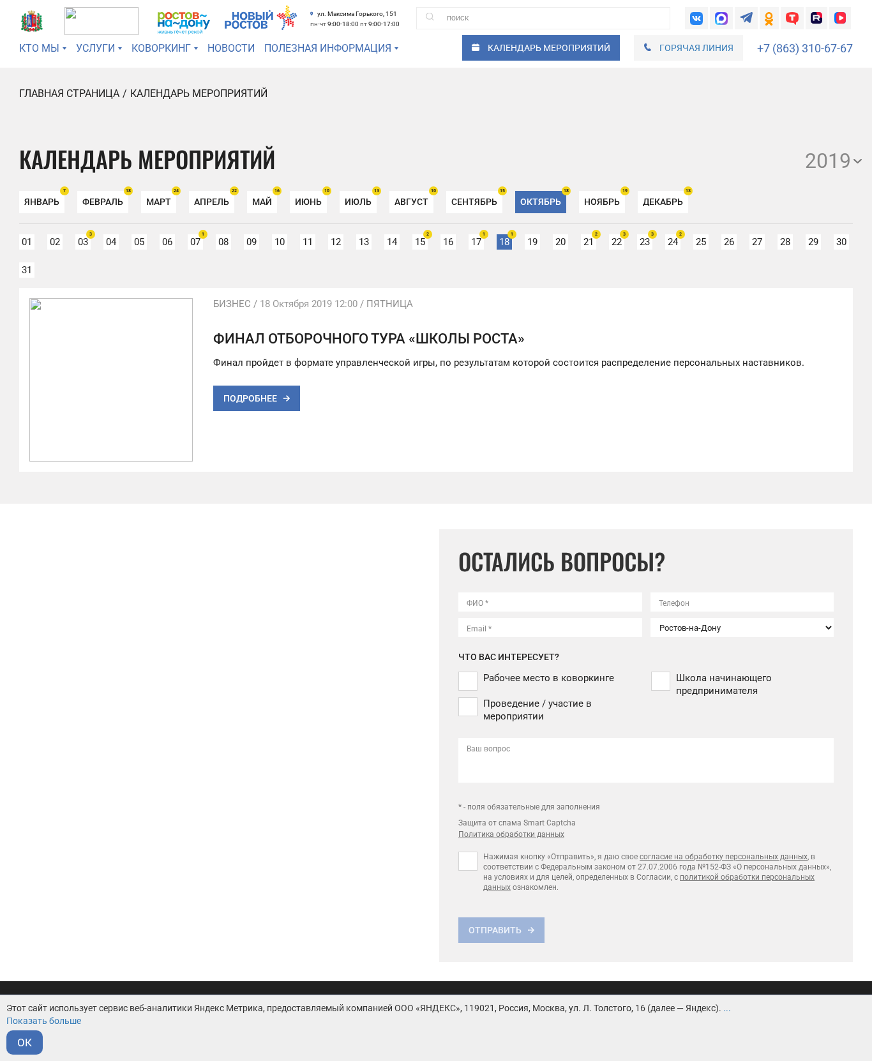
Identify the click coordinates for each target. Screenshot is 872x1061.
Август (414, 199)
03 (84, 241)
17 (477, 241)
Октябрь (543, 199)
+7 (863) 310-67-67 (805, 48)
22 (618, 241)
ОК (24, 1042)
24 (674, 241)
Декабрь (665, 199)
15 (421, 241)
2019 (828, 161)
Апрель (214, 199)
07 (196, 241)
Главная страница (69, 93)
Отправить (495, 930)
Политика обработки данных (511, 834)
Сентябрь (476, 199)
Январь (44, 199)
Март (161, 199)
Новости (231, 48)
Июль (361, 199)
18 (505, 241)
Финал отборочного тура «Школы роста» (369, 339)
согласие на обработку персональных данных (724, 856)
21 (589, 241)
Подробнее (250, 398)
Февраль (105, 199)
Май (264, 199)
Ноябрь (604, 199)
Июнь (311, 199)
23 (646, 241)
